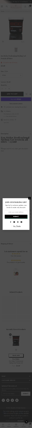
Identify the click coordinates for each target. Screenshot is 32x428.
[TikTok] (21, 222)
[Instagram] (14, 222)
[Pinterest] (18, 222)
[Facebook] (10, 222)
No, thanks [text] (17, 226)
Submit (16, 217)
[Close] (29, 198)
